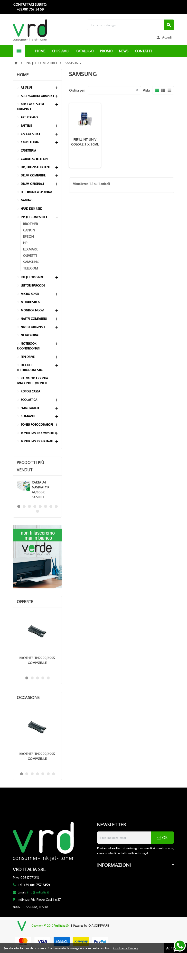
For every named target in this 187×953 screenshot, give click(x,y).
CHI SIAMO (60, 51)
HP (25, 242)
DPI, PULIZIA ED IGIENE (35, 167)
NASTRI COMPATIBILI (34, 318)
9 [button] (37, 511)
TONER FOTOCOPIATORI (37, 424)
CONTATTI (143, 51)
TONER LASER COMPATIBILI (38, 433)
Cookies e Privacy (125, 948)
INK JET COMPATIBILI (34, 217)
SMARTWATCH (30, 408)
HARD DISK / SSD (31, 208)
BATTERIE (26, 125)
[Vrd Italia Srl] (30, 30)
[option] (37, 489)
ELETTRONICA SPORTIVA (36, 192)
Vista (146, 90)
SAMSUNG (31, 261)
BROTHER (30, 223)
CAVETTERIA (28, 150)
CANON (29, 230)
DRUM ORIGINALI (32, 183)
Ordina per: (77, 90)
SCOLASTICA (29, 399)
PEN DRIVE (27, 357)
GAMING (26, 200)
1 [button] (18, 506)
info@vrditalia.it (38, 892)
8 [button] (56, 506)
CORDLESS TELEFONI (34, 159)
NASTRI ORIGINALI (33, 327)
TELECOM (30, 268)
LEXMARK (30, 249)
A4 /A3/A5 (26, 87)
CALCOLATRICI (30, 134)
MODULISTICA (30, 302)
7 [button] (50, 506)
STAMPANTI (28, 416)
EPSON (28, 236)
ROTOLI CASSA (30, 391)
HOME (40, 51)
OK (164, 837)
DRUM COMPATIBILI (33, 175)
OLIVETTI (30, 255)
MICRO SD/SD (30, 294)
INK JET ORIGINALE (33, 277)
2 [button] (24, 506)
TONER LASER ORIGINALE (37, 441)
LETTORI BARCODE (33, 285)
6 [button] (45, 506)
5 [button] (40, 506)
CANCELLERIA (29, 142)
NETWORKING (30, 335)
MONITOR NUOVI (32, 310)
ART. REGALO (29, 117)
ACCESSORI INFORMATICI (37, 96)
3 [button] (29, 506)
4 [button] (34, 506)
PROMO (106, 51)
